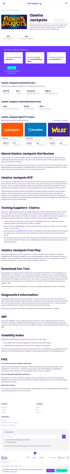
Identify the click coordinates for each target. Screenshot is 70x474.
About (38, 407)
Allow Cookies (61, 471)
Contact (38, 412)
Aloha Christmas (11, 308)
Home (2, 10)
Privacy (34, 457)
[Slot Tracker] (34, 3)
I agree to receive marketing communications (18, 440)
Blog (37, 410)
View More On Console (60, 120)
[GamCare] (62, 458)
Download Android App (8, 425)
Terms (28, 457)
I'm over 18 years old (11, 442)
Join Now (11, 68)
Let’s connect (8, 432)
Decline (50, 471)
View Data (12, 130)
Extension (4, 407)
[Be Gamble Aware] (53, 457)
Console (3, 410)
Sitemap (3, 420)
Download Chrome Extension (9, 423)
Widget (3, 412)
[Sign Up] (64, 436)
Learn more (13, 471)
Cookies (41, 457)
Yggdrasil (7, 10)
